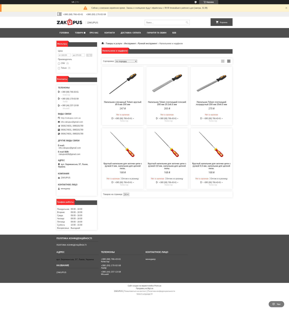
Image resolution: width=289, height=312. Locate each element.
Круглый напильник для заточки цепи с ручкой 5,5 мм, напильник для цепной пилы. (211, 165)
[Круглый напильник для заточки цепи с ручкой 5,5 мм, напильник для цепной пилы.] (211, 145)
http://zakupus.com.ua (71, 118)
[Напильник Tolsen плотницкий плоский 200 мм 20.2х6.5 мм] (167, 83)
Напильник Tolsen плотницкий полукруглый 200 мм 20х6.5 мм (211, 103)
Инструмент (130, 43)
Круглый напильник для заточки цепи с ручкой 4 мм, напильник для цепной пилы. (123, 165)
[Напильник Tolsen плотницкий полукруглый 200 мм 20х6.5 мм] (211, 83)
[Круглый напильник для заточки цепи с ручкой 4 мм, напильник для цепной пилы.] (122, 145)
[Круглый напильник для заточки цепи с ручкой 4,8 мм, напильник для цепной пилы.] (167, 145)
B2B (174, 33)
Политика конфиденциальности (161, 291)
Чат (279, 304)
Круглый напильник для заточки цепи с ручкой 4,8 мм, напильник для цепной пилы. (167, 165)
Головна (64, 33)
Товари (79, 33)
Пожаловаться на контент (135, 291)
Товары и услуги (114, 43)
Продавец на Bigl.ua (144, 288)
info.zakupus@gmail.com (72, 122)
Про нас (94, 33)
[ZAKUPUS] (70, 23)
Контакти (109, 33)
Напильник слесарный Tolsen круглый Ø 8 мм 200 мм (122, 103)
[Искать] (187, 22)
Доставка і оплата (131, 33)
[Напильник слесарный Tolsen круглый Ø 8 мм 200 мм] (122, 83)
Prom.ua (157, 286)
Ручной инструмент (147, 43)
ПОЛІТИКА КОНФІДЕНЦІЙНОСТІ (71, 245)
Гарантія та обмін (156, 33)
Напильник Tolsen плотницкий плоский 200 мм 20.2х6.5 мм (167, 103)
